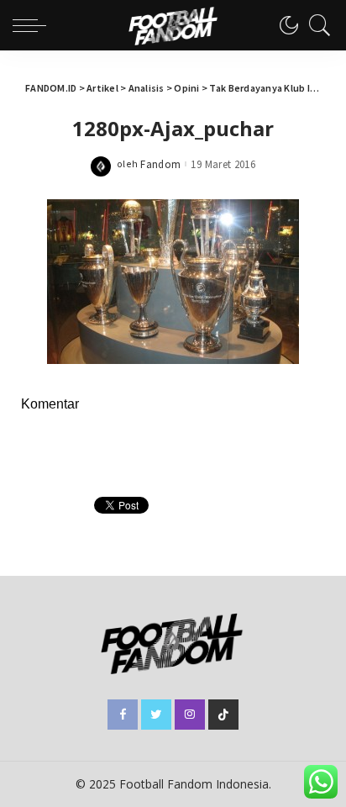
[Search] (315, 25)
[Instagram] (190, 714)
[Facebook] (122, 714)
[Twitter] (156, 714)
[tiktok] (223, 714)
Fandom (160, 164)
